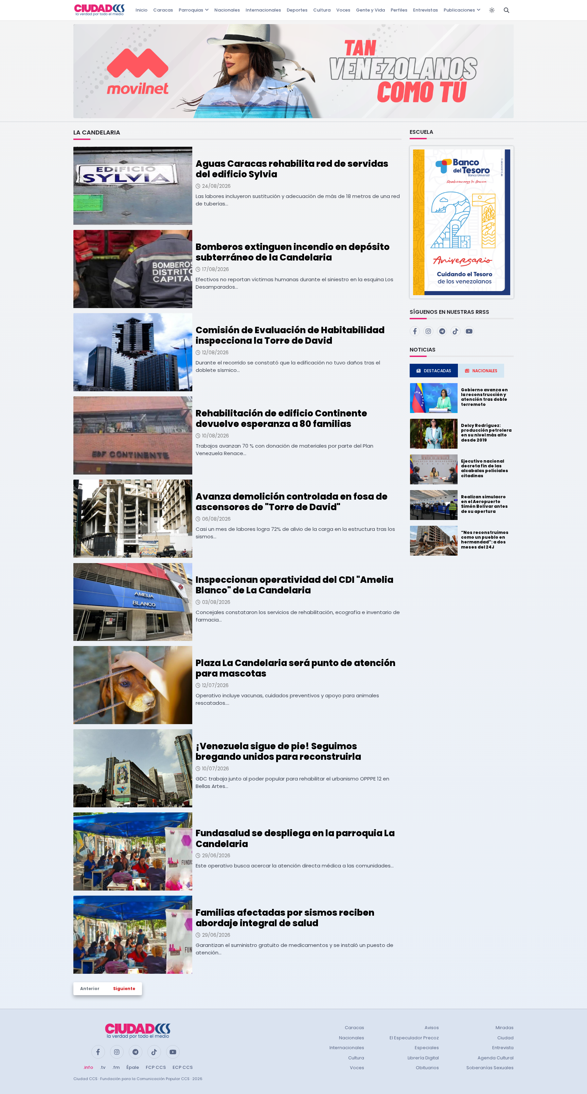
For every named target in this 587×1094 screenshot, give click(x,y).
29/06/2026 (216, 855)
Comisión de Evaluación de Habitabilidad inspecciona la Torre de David (290, 335)
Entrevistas (425, 10)
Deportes (297, 10)
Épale (132, 1067)
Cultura (322, 10)
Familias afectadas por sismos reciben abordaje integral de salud (285, 918)
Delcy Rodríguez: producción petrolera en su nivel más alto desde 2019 (486, 433)
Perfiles (399, 10)
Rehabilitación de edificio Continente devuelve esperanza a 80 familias (281, 418)
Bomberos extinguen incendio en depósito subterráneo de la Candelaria (293, 252)
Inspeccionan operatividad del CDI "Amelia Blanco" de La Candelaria (294, 585)
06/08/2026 (216, 519)
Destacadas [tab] (437, 371)
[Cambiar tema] (492, 10)
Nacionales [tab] (485, 371)
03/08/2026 (216, 602)
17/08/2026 (215, 269)
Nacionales (227, 10)
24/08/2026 (216, 186)
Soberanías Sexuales (490, 1067)
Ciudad (505, 1038)
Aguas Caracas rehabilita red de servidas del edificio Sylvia (292, 169)
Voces (343, 10)
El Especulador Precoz (414, 1038)
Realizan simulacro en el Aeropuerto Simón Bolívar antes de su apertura (484, 504)
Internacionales (263, 10)
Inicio (141, 10)
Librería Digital (423, 1058)
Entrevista (503, 1047)
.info (88, 1067)
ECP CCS (183, 1067)
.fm (116, 1067)
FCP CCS (156, 1067)
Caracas (163, 10)
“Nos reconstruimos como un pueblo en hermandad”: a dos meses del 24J (485, 540)
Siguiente (124, 988)
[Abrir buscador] (506, 10)
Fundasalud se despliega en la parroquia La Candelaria (295, 838)
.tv (102, 1067)
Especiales (427, 1047)
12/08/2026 (215, 352)
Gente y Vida (370, 10)
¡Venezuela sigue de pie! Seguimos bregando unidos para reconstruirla (278, 751)
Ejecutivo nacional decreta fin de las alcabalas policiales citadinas (484, 468)
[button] (462, 222)
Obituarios (427, 1067)
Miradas (505, 1027)
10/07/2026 (215, 768)
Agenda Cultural (496, 1058)
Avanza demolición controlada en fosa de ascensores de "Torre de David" (292, 501)
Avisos (432, 1027)
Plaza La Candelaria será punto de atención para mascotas (295, 668)
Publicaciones (459, 10)
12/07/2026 (215, 685)
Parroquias (191, 10)
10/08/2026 (215, 435)
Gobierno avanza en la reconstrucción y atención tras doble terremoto (484, 397)
